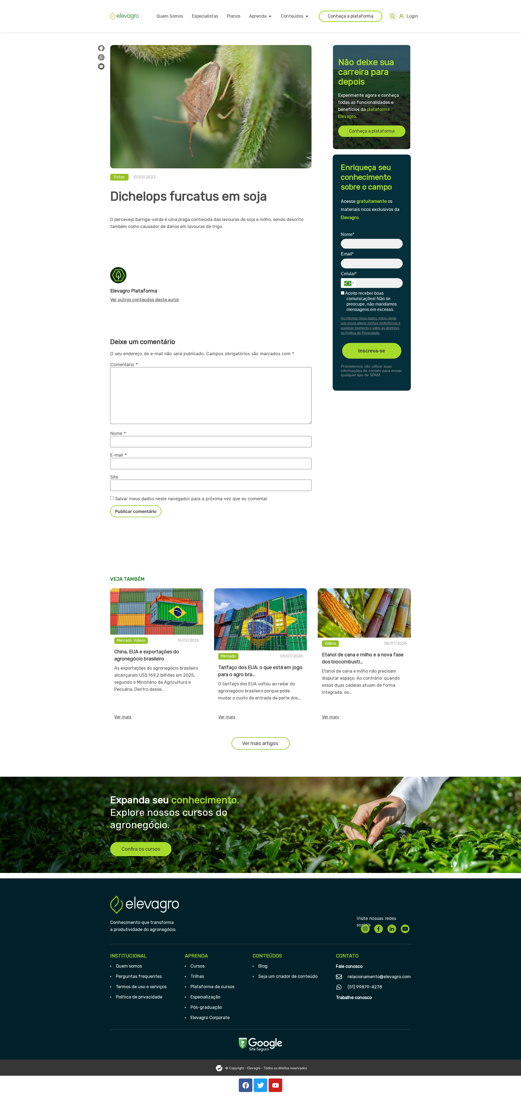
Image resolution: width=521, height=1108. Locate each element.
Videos (139, 640)
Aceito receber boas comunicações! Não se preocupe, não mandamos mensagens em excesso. (370, 301)
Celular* (349, 273)
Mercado (124, 640)
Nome (118, 433)
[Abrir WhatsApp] (507, 1094)
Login (412, 16)
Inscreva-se (371, 351)
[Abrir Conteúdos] (307, 16)
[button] (392, 16)
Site (114, 477)
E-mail (118, 455)
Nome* (347, 234)
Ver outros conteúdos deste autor (144, 299)
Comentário (124, 364)
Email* (347, 254)
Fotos (119, 177)
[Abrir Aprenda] (270, 16)
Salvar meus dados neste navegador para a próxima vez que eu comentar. (191, 498)
